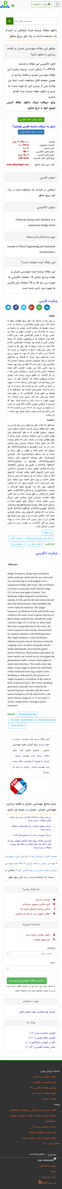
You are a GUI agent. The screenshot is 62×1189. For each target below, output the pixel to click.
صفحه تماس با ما (51, 1143)
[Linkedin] (47, 307)
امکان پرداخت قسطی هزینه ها (35, 909)
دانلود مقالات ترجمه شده (38, 935)
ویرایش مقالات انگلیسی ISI (43, 1088)
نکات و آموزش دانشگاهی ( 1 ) (40, 1042)
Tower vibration (17, 725)
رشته (53, 962)
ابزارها (53, 1171)
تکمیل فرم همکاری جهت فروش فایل (37, 1012)
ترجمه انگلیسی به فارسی (44, 1076)
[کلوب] (39, 307)
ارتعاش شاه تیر (35, 544)
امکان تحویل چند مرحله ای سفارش (33, 914)
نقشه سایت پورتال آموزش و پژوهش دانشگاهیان (32, 1110)
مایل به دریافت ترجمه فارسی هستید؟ (34, 126)
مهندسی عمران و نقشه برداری (40, 863)
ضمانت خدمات (43, 900)
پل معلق (48, 532)
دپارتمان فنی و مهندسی (16, 856)
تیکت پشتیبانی (49, 1177)
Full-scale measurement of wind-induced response (34, 720)
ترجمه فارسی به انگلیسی (44, 1082)
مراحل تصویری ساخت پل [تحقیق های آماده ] (32, 835)
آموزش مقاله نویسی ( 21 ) (42, 1038)
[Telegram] (8, 307)
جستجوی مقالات (42, 940)
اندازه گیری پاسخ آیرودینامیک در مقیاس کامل (31, 538)
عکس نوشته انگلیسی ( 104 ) (40, 1047)
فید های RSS (49, 1183)
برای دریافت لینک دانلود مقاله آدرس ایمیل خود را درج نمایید (31, 105)
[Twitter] (24, 307)
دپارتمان (51, 948)
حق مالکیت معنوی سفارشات (36, 904)
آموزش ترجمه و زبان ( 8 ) (42, 1033)
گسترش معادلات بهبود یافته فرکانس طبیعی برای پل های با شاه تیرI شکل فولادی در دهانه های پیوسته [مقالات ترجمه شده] (29, 844)
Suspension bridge (27, 714)
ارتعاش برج (17, 544)
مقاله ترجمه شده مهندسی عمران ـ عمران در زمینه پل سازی (31, 766)
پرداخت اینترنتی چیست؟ (44, 1127)
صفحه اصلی (51, 856)
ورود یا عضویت (40, 4)
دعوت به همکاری (48, 1166)
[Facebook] (16, 307)
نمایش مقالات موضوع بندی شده (26, 981)
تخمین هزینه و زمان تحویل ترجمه (39, 1138)
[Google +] (31, 307)
